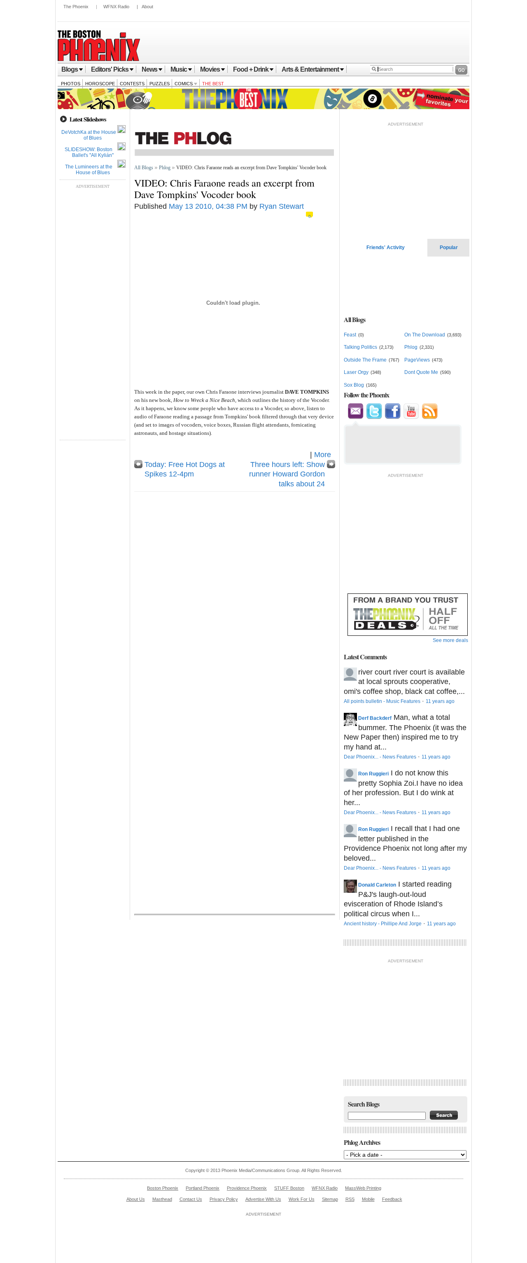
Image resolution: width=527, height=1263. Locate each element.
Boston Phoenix (162, 1188)
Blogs (69, 69)
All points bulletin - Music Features (382, 701)
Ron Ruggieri (373, 774)
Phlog (164, 167)
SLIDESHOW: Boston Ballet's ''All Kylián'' (89, 152)
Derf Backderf (375, 718)
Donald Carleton (377, 885)
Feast (350, 335)
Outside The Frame (365, 360)
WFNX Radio (116, 6)
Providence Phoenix (247, 1188)
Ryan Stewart (281, 206)
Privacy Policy (224, 1199)
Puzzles (159, 83)
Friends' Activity (385, 247)
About (147, 6)
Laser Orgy (356, 372)
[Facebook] (393, 417)
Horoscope (100, 83)
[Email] (356, 417)
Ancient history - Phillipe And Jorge (383, 924)
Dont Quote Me (421, 372)
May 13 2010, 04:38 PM (208, 206)
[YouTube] (411, 417)
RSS (349, 1199)
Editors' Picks (109, 69)
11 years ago (440, 701)
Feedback (392, 1199)
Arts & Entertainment (310, 69)
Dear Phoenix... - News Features (380, 757)
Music (178, 69)
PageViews (417, 360)
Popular (448, 247)
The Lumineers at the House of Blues (88, 169)
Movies (210, 69)
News (149, 69)
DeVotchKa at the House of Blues (88, 135)
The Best (213, 83)
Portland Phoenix (202, 1188)
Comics (184, 83)
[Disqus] (234, 600)
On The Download (424, 335)
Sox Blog (354, 385)
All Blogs (143, 167)
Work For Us (302, 1199)
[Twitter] (374, 417)
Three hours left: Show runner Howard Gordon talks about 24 (287, 474)
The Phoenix (76, 6)
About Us (135, 1199)
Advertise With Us (263, 1199)
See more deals (450, 640)
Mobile (368, 1199)
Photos (70, 83)
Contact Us (191, 1199)
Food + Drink (250, 69)
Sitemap (330, 1199)
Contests (132, 83)
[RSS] (430, 417)
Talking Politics (360, 347)
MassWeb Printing (363, 1188)
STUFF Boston (289, 1188)
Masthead (162, 1199)
